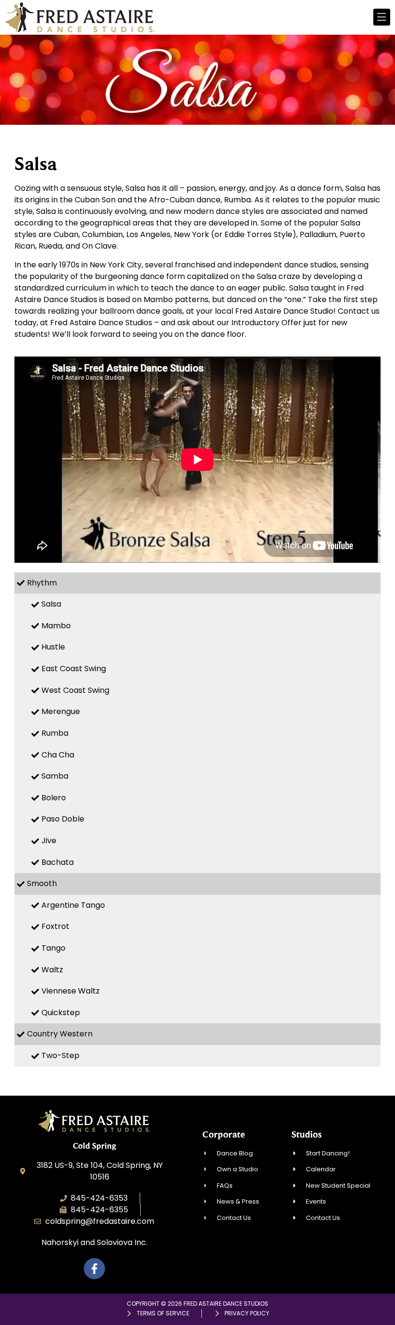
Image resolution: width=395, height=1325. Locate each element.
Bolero (53, 797)
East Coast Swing (73, 668)
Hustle (53, 646)
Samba (54, 776)
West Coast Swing (75, 690)
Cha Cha (57, 754)
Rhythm (42, 582)
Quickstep (60, 1012)
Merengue (60, 711)
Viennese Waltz (70, 990)
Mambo (56, 625)
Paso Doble (62, 818)
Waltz (52, 969)
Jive (48, 840)
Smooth (42, 883)
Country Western (59, 1033)
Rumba (54, 733)
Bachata (57, 862)
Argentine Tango (73, 905)
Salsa (51, 604)
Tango (53, 948)
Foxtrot (55, 926)
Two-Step (60, 1055)
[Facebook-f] (94, 1268)
